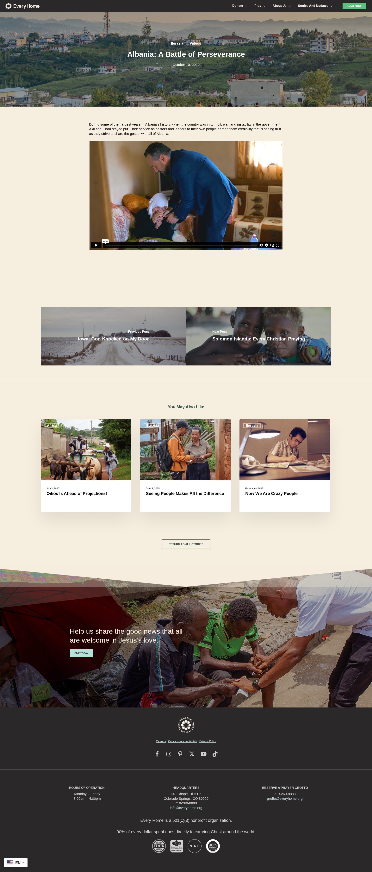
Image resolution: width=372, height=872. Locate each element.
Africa (52, 425)
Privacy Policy (207, 741)
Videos (195, 43)
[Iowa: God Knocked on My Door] (113, 336)
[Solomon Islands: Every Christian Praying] (258, 336)
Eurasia (177, 43)
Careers (161, 741)
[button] (186, 544)
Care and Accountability (182, 741)
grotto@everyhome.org (285, 798)
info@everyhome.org (186, 808)
